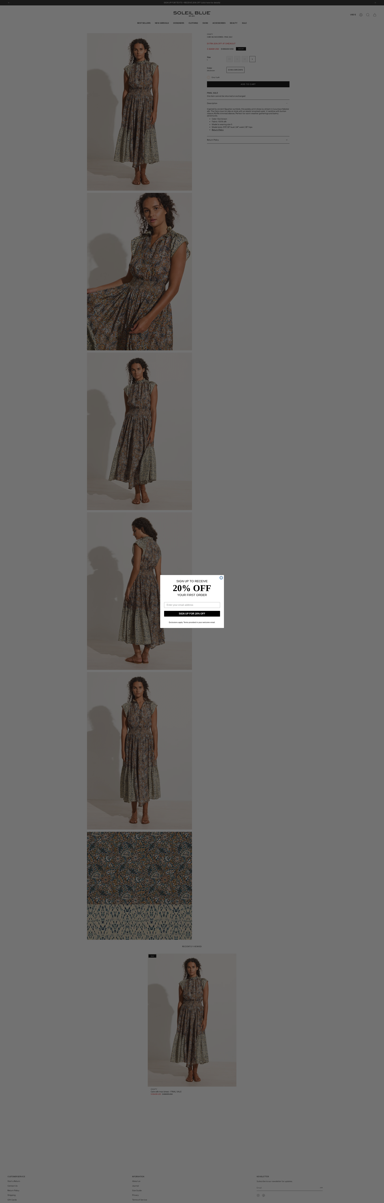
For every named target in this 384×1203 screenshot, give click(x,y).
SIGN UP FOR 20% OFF (192, 613)
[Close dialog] (221, 577)
